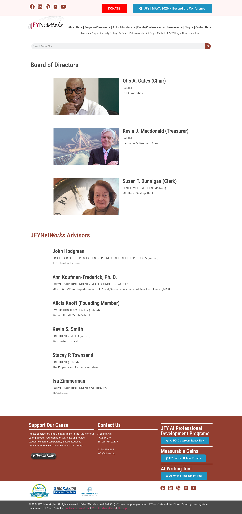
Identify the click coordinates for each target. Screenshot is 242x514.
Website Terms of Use (78, 508)
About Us (73, 27)
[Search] (208, 46)
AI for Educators (122, 27)
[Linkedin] (40, 6)
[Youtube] (63, 6)
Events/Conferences (149, 27)
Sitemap (122, 508)
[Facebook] (32, 6)
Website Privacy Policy (104, 508)
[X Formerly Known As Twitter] (55, 6)
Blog (187, 27)
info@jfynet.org (106, 453)
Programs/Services (95, 27)
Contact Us (201, 27)
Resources (173, 27)
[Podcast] (47, 6)
